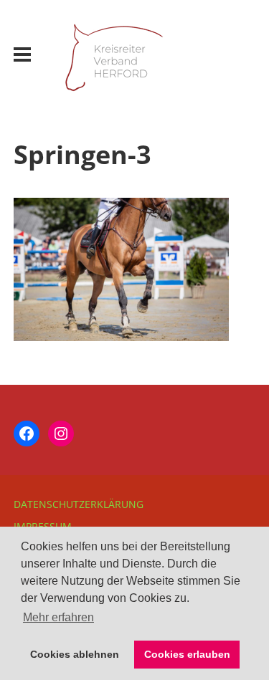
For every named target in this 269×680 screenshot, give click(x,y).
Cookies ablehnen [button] (74, 654)
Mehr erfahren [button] (58, 617)
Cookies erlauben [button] (187, 654)
